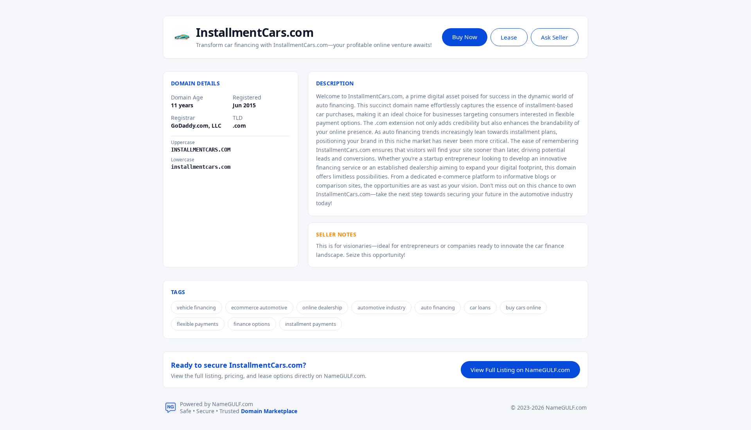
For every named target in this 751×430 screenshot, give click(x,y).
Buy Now (464, 37)
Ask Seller (554, 37)
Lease (509, 37)
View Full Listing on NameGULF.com (520, 370)
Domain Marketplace (269, 411)
